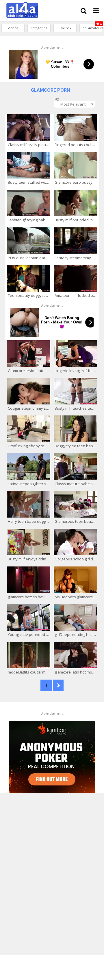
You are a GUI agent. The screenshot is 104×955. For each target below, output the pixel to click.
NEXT (58, 685)
